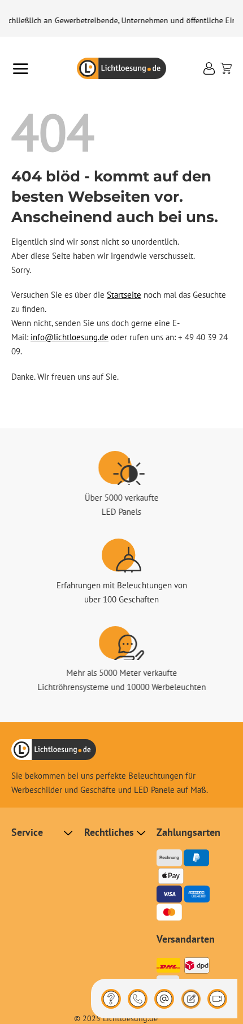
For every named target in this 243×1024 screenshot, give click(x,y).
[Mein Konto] (209, 68)
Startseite (124, 294)
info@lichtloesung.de (70, 337)
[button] (20, 68)
